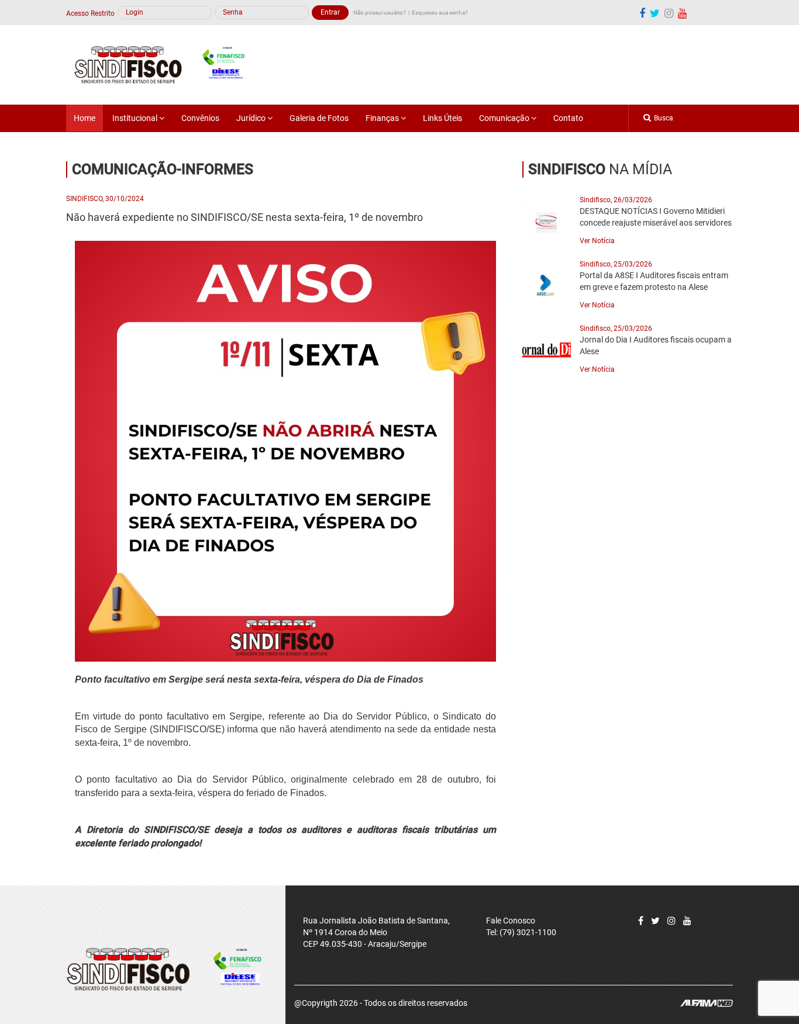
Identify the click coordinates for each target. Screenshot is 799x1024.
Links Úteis (442, 118)
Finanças (383, 118)
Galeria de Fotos (319, 118)
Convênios (200, 118)
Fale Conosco (510, 920)
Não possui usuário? (379, 12)
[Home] (166, 64)
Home (84, 118)
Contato (568, 118)
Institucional (135, 118)
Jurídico (251, 118)
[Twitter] (655, 920)
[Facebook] (642, 13)
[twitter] (655, 13)
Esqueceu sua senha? (440, 12)
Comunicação (505, 118)
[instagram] (668, 13)
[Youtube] (682, 13)
